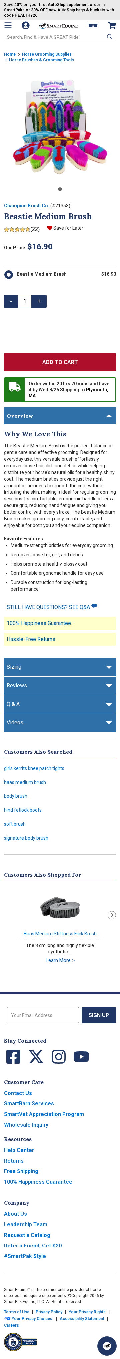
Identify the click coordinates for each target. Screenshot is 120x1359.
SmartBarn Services (29, 1103)
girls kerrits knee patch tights (34, 768)
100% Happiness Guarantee (39, 623)
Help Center (19, 1150)
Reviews (17, 685)
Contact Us (18, 1093)
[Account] (26, 25)
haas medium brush (25, 782)
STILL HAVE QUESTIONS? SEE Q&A (49, 607)
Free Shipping (21, 1171)
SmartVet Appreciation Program (44, 1114)
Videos (15, 722)
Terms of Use (16, 1312)
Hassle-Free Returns (31, 639)
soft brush (15, 824)
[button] (109, 36)
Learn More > (60, 960)
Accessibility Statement (82, 1318)
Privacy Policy (49, 1312)
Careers (11, 1325)
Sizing (14, 667)
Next (112, 915)
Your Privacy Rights (87, 1312)
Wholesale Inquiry (26, 1125)
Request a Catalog (27, 1235)
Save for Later (68, 228)
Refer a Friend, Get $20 (33, 1246)
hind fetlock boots (23, 810)
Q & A (13, 704)
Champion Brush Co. (26, 205)
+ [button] (39, 301)
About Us (15, 1214)
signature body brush (26, 838)
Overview (20, 416)
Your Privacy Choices (31, 1318)
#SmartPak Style (25, 1256)
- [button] (11, 301)
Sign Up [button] (99, 1015)
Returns (14, 1161)
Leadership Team (25, 1224)
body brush (15, 796)
